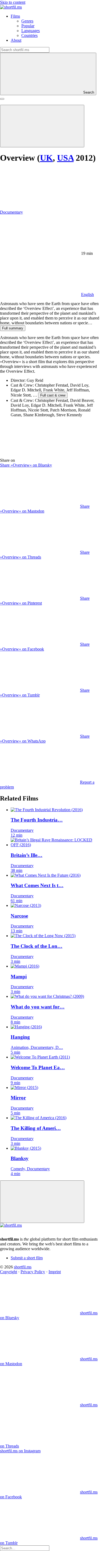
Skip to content (12, 2)
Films (15, 16)
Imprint (55, 1271)
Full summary (12, 328)
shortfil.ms (22, 1267)
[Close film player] (42, 1201)
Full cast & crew (52, 395)
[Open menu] (2, 99)
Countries (29, 35)
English (87, 294)
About (16, 40)
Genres (27, 21)
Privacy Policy (33, 1271)
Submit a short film (27, 1258)
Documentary (11, 212)
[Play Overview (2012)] (42, 126)
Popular (27, 26)
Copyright (8, 1271)
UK (46, 158)
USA (65, 158)
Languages (30, 30)
